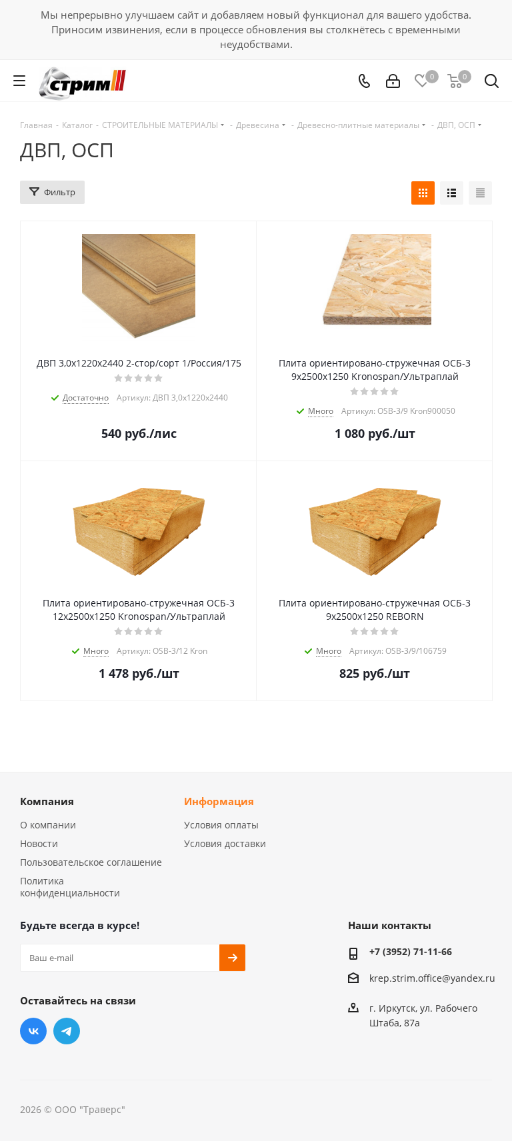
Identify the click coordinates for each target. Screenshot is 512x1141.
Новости (39, 843)
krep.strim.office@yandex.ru (432, 978)
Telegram (66, 1031)
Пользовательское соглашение (91, 862)
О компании (48, 824)
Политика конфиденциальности (70, 886)
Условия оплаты (221, 824)
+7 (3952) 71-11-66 (410, 951)
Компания (47, 801)
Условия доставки (225, 843)
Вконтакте (33, 1031)
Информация (219, 801)
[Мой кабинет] (393, 81)
